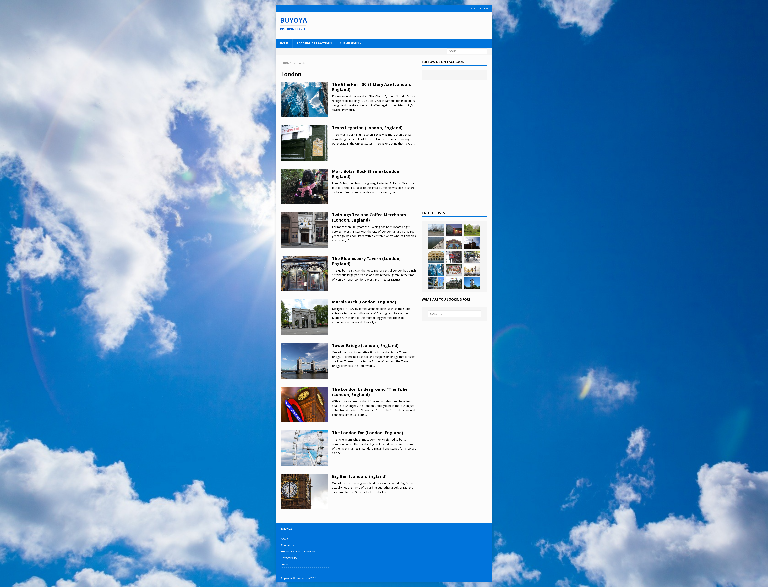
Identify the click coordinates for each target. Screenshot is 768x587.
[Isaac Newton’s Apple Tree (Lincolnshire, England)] (472, 230)
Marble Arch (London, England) (364, 302)
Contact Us (287, 545)
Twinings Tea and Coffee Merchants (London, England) (369, 217)
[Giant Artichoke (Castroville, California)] (454, 230)
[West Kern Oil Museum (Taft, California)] (436, 230)
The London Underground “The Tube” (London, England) (370, 392)
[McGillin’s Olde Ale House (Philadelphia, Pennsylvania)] (454, 257)
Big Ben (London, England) (359, 476)
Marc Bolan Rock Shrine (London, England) (366, 174)
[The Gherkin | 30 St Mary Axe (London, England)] (436, 270)
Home (284, 43)
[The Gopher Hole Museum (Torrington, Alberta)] (454, 270)
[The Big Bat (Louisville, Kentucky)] (472, 243)
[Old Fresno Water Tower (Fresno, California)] (472, 283)
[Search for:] (467, 51)
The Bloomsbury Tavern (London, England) (366, 261)
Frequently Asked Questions (298, 551)
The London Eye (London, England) (367, 432)
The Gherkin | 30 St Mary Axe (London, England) (371, 87)
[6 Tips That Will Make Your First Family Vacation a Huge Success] (472, 270)
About (284, 539)
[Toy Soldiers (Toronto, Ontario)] (436, 283)
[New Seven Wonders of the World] (436, 257)
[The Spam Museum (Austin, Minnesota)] (454, 243)
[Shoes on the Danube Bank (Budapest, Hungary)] (436, 243)
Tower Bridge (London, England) (365, 345)
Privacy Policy (289, 558)
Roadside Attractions (314, 43)
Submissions (349, 43)
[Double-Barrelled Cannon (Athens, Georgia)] (472, 257)
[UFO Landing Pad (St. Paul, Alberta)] (454, 283)
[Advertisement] (410, 25)
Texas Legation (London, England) (367, 127)
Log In (284, 564)
